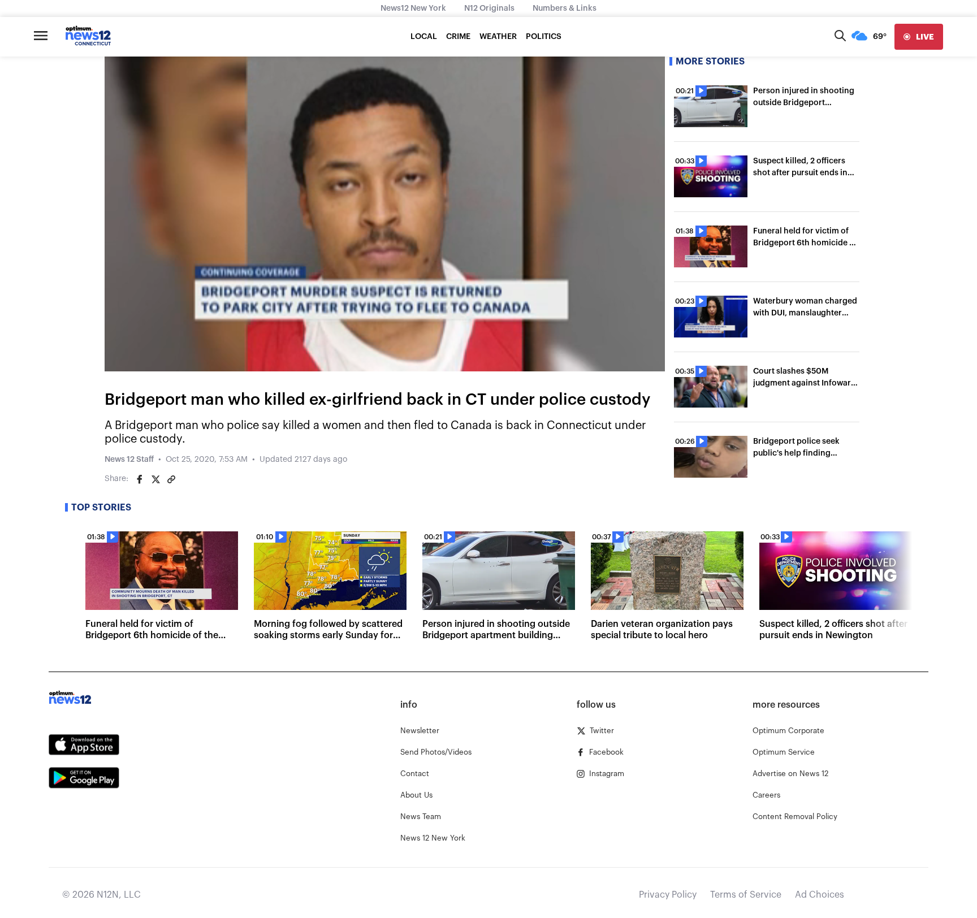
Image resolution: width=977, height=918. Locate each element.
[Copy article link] (171, 479)
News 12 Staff (129, 460)
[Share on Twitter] (155, 479)
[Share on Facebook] (139, 479)
